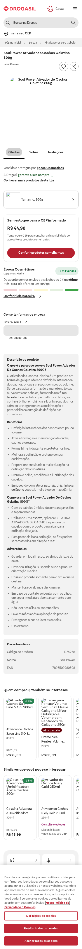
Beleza (33, 42)
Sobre (33, 152)
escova (37, 518)
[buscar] (73, 22)
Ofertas (14, 152)
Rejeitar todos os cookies (41, 928)
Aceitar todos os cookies (41, 940)
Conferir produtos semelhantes (41, 252)
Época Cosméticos (50, 168)
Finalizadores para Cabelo (60, 42)
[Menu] (75, 8)
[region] (41, 907)
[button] (41, 108)
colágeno (17, 489)
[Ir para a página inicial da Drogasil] (19, 8)
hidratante (14, 397)
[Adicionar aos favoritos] (63, 66)
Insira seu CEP (15, 322)
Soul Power (67, 660)
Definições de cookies (41, 915)
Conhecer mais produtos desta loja (28, 180)
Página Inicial (13, 42)
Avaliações (55, 152)
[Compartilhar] (74, 66)
